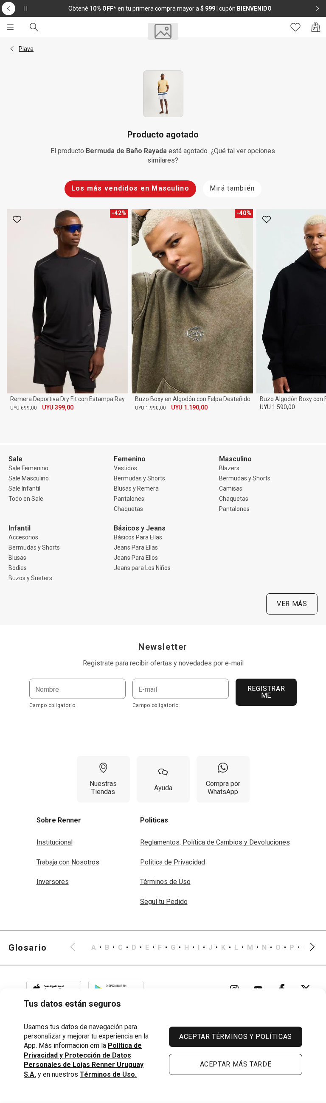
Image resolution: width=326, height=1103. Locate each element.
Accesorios (23, 537)
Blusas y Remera (136, 488)
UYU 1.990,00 (150, 408)
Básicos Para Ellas (138, 537)
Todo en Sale (25, 498)
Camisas (230, 488)
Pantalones (129, 498)
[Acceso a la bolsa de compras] (316, 27)
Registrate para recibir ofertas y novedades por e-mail (163, 663)
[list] (192, 947)
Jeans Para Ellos (136, 557)
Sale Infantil (24, 488)
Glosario (27, 948)
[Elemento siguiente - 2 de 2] (317, 8)
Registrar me (266, 692)
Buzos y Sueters (30, 578)
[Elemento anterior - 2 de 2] (8, 8)
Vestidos (125, 468)
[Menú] (10, 27)
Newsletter (163, 647)
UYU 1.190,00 (189, 407)
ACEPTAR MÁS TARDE (236, 1064)
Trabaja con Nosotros (68, 862)
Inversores (53, 882)
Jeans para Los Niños (142, 567)
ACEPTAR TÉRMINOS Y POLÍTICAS (235, 1037)
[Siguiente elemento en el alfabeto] (307, 947)
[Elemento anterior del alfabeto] (77, 947)
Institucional (55, 842)
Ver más (292, 604)
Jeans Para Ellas (136, 547)
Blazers (229, 468)
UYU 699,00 (23, 408)
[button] (11, 48)
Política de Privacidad (172, 862)
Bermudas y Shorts (139, 478)
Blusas (17, 557)
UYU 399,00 (57, 407)
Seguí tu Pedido (164, 902)
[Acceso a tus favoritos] (295, 27)
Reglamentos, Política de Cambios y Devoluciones (215, 842)
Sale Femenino (28, 468)
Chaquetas (128, 508)
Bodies (17, 567)
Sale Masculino (28, 478)
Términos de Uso (165, 882)
